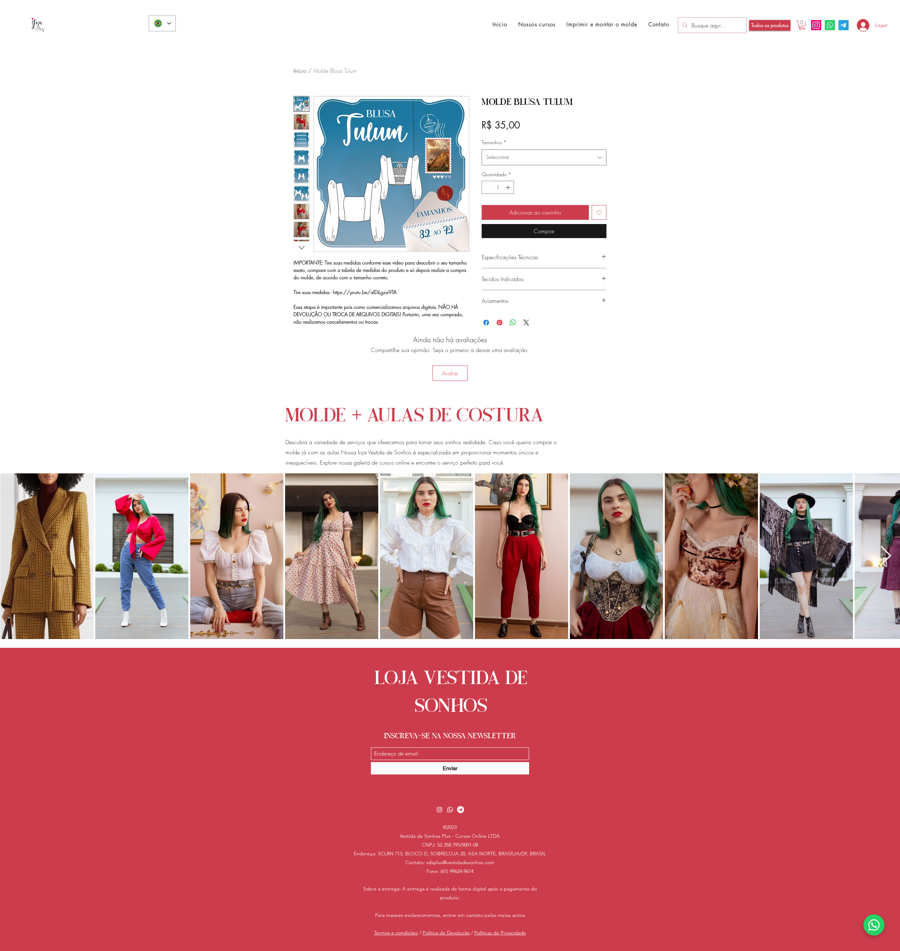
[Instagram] (816, 25)
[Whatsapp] (830, 25)
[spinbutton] (497, 187)
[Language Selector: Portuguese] (162, 23)
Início (300, 71)
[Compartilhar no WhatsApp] (513, 322)
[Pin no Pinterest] (499, 322)
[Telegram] (843, 25)
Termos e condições (396, 933)
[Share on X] (526, 322)
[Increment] (508, 187)
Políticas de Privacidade (500, 933)
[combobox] (544, 157)
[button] (602, 24)
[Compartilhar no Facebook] (486, 322)
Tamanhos (494, 142)
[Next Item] (886, 556)
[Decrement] (487, 187)
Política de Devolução (446, 933)
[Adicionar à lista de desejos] (599, 212)
